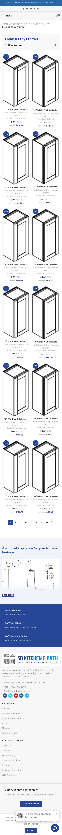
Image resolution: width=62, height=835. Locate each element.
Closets (6, 723)
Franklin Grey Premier (18, 113)
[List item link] (27, 687)
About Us (6, 746)
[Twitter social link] (27, 8)
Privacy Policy (8, 756)
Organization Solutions (13, 718)
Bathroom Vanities (11, 714)
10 (46, 522)
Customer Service (13, 741)
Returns (6, 765)
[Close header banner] (58, 3)
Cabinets (15, 24)
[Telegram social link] (38, 8)
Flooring (6, 728)
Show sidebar (15, 45)
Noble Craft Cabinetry (34, 24)
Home (5, 24)
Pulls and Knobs (9, 733)
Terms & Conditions (11, 760)
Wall (49, 24)
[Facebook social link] (23, 8)
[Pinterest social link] (31, 8)
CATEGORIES (9, 704)
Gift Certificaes (9, 775)
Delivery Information (12, 770)
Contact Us (7, 751)
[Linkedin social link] (34, 8)
